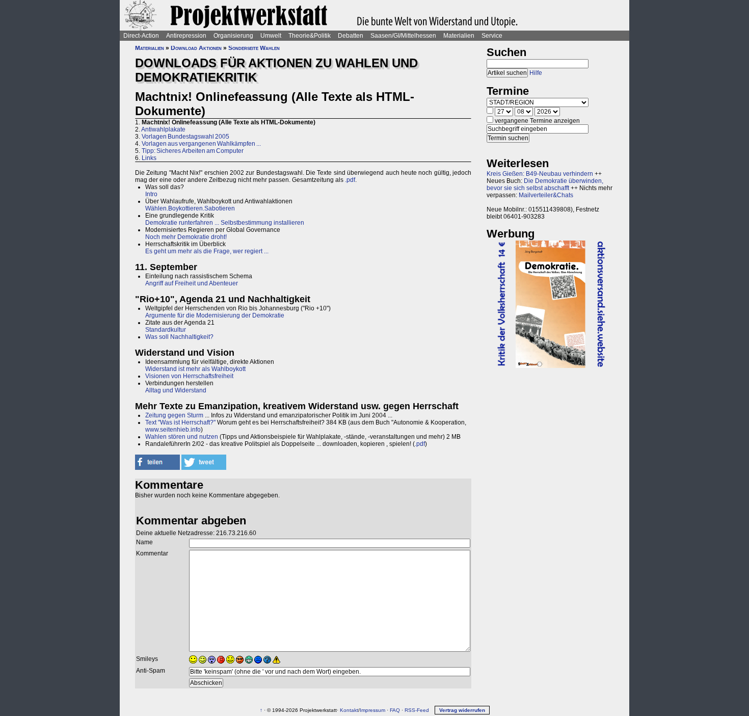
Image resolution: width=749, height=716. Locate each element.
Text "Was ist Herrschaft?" (180, 422)
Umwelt (270, 35)
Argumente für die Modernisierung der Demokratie (214, 315)
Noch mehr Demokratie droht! (186, 237)
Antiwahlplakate (163, 129)
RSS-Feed (417, 710)
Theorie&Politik (309, 35)
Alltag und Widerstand (175, 390)
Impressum (372, 710)
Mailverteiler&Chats (546, 195)
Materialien (458, 35)
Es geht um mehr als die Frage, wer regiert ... (207, 251)
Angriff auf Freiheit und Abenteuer (191, 283)
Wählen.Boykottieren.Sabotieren (190, 208)
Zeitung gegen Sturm (174, 415)
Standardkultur (165, 329)
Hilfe (535, 72)
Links (149, 158)
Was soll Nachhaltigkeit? (179, 336)
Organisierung (233, 35)
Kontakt (349, 710)
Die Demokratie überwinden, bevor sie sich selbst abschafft (545, 184)
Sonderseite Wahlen (254, 47)
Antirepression (186, 35)
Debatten (350, 35)
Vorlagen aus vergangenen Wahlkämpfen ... (201, 143)
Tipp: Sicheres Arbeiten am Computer (193, 150)
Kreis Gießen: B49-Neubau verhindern (540, 173)
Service (491, 35)
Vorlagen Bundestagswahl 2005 (185, 136)
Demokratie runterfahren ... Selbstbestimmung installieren (224, 222)
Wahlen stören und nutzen (181, 436)
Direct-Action (141, 35)
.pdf (350, 179)
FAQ (395, 710)
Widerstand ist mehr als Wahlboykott (195, 369)
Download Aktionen (196, 47)
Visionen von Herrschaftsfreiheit (189, 376)
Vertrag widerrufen (462, 710)
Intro (151, 194)
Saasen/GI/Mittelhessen (403, 35)
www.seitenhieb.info (173, 429)
